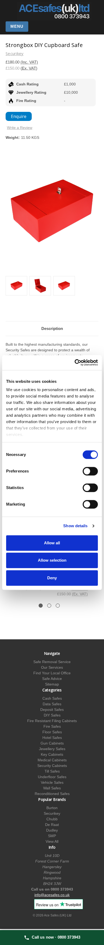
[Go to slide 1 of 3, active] (41, 606)
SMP (52, 836)
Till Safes (52, 771)
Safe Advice (52, 678)
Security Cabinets (52, 765)
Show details (75, 525)
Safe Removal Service (52, 662)
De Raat (52, 824)
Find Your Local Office (52, 673)
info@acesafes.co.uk (52, 895)
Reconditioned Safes (52, 794)
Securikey (52, 813)
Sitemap (52, 684)
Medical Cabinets (52, 760)
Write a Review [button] (19, 127)
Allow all (52, 543)
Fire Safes (52, 726)
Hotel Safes (52, 737)
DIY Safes (52, 715)
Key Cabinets (52, 754)
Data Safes (52, 704)
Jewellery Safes (52, 749)
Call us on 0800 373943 (52, 889)
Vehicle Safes (52, 782)
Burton (52, 808)
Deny (52, 578)
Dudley (52, 830)
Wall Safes (52, 788)
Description (52, 328)
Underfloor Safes (52, 777)
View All (52, 841)
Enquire (18, 116)
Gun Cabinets (52, 743)
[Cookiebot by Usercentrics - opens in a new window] (75, 362)
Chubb (52, 819)
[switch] (90, 471)
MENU (16, 26)
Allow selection (52, 560)
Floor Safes (52, 732)
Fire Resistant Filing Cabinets (52, 721)
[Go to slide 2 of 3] (49, 606)
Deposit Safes (52, 709)
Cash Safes (52, 698)
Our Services (52, 667)
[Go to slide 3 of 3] (58, 606)
